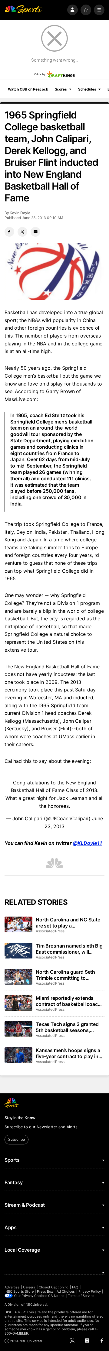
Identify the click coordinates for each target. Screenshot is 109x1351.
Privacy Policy (89, 1291)
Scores (61, 89)
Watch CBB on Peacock (28, 89)
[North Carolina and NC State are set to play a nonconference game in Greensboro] (18, 924)
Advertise (12, 1287)
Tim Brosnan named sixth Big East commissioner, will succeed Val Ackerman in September (69, 949)
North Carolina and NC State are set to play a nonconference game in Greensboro (68, 923)
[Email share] (35, 232)
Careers (29, 1287)
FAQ (75, 1287)
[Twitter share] (22, 232)
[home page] (24, 10)
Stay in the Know (20, 1117)
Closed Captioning (53, 1287)
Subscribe (16, 1139)
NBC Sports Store (19, 1291)
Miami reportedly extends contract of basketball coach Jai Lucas (68, 1001)
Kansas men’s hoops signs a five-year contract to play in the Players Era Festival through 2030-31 (68, 1053)
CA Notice (56, 1296)
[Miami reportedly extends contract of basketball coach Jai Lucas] (18, 1003)
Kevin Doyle (20, 213)
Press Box (45, 1291)
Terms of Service (81, 1296)
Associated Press (50, 931)
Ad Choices (66, 1291)
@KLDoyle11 (87, 843)
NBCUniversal (37, 1304)
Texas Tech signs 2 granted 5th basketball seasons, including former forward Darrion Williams (67, 1027)
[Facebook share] (9, 232)
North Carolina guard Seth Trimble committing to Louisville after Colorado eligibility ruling (65, 975)
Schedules (87, 89)
